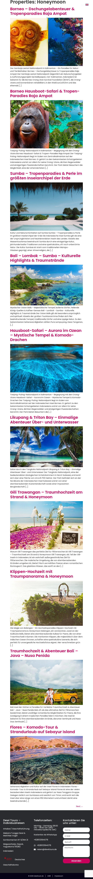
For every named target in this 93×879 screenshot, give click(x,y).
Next (79, 806)
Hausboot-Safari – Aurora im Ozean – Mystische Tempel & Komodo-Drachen (45, 335)
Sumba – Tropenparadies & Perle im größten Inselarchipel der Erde (46, 176)
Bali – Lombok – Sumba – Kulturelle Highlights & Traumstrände (45, 258)
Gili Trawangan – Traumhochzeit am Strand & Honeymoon (46, 494)
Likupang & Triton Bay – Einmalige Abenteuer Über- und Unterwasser (44, 420)
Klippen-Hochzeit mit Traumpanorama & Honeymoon (41, 574)
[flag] (86, 4)
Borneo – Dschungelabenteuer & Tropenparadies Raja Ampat (42, 11)
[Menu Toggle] (82, 5)
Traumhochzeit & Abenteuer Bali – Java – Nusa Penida (44, 653)
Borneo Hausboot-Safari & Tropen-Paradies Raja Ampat (44, 93)
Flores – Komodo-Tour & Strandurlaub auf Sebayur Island (42, 729)
